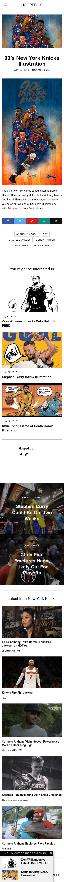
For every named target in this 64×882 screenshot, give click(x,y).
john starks (20, 245)
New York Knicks (41, 69)
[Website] (26, 454)
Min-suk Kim (15, 208)
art (45, 233)
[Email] (56, 221)
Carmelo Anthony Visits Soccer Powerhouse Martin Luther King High (30, 743)
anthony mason (27, 233)
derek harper (45, 239)
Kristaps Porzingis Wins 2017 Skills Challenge (32, 795)
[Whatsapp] (44, 221)
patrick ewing (43, 245)
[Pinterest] (32, 221)
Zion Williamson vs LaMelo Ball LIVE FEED (30, 323)
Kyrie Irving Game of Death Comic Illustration (28, 428)
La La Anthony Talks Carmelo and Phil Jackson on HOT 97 (26, 643)
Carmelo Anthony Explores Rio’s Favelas (28, 843)
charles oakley (20, 239)
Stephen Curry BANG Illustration (26, 377)
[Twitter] (20, 221)
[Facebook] (8, 221)
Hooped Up (26, 448)
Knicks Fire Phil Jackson (18, 692)
